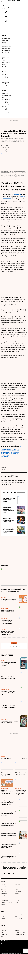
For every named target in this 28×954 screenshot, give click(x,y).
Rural (6, 62)
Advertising (5, 112)
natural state (7, 198)
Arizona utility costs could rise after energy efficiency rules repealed (8, 664)
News (4, 35)
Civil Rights (4, 886)
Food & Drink (18, 914)
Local (4, 71)
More (4, 90)
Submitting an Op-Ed (20, 934)
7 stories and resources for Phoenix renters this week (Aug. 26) (7, 774)
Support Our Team (20, 932)
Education (8, 46)
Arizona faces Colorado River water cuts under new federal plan (8, 693)
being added (17, 194)
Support (3, 943)
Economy (5, 46)
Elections (4, 48)
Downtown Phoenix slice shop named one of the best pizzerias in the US (8, 846)
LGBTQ (7, 55)
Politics (7, 57)
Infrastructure (5, 689)
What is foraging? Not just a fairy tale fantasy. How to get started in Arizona (8, 530)
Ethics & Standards (5, 940)
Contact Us (4, 934)
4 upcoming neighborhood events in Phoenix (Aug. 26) (8, 610)
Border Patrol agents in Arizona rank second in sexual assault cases (9, 707)
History (4, 80)
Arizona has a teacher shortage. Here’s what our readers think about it (7, 621)
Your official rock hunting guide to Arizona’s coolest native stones (8, 510)
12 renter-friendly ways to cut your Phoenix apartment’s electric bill (8, 813)
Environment (18, 891)
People (4, 82)
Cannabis (7, 38)
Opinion (7, 93)
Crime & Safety (19, 886)
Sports (4, 66)
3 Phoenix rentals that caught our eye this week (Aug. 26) (8, 600)
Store (3, 99)
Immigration (4, 719)
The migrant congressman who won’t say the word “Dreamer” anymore (7, 632)
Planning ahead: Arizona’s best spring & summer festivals (8, 520)
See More (24, 758)
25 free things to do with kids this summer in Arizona (9, 499)
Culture (4, 74)
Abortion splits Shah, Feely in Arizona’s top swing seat (8, 856)
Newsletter (8, 95)
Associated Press (5, 145)
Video (3, 93)
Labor (4, 55)
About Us (3, 930)
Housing (7, 50)
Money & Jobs (5, 900)
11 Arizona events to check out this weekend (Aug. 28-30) (8, 824)
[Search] (8, 7)
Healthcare (4, 893)
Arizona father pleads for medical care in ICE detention (9, 721)
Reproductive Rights (6, 902)
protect (23, 196)
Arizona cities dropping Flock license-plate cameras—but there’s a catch (8, 678)
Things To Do (4, 608)
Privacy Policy (4, 950)
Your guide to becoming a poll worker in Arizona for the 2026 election (8, 835)
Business (4, 38)
